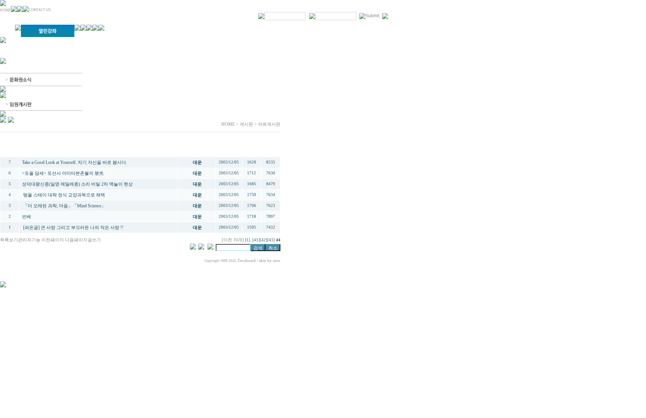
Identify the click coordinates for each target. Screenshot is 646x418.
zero (276, 261)
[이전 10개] (233, 239)
